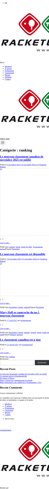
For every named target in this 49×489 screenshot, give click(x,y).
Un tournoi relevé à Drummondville (13, 376)
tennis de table (26, 247)
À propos (8, 69)
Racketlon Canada (16, 307)
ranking (12, 247)
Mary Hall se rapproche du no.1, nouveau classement (20, 314)
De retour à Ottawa (7, 378)
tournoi (2, 249)
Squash (33, 333)
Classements (9, 73)
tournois (20, 335)
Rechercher (4, 359)
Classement (9, 410)
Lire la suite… (5, 243)
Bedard (13, 335)
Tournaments (38, 247)
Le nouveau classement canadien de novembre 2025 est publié (21, 158)
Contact (8, 79)
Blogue (7, 75)
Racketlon (16, 249)
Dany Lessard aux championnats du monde (16, 380)
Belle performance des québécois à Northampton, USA (20, 383)
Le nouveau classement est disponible (22, 254)
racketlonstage (25, 320)
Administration (5, 430)
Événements (9, 71)
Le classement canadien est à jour (20, 339)
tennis (18, 247)
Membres (8, 66)
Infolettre (8, 77)
